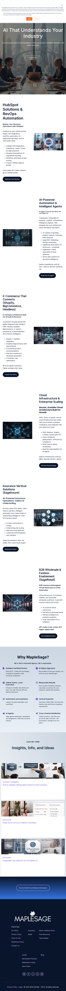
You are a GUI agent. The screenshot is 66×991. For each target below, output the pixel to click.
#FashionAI (7, 820)
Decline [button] (36, 19)
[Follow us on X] (33, 974)
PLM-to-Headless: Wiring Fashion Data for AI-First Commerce (25, 785)
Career (24, 955)
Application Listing (28, 962)
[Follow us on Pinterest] (42, 974)
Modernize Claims (11, 549)
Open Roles (26, 966)
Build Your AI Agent (47, 275)
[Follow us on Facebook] (28, 974)
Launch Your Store (11, 374)
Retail (30, 934)
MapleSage (15, 927)
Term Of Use (15, 938)
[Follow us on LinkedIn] (24, 974)
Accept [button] (29, 19)
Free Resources (44, 934)
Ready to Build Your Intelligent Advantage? (33, 888)
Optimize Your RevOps (12, 179)
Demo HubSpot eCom (47, 930)
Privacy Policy (16, 934)
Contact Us (15, 946)
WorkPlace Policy (17, 942)
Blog (42, 955)
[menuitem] (18, 937)
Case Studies (43, 938)
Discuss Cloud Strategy (48, 465)
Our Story (14, 930)
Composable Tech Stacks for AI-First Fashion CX (20, 861)
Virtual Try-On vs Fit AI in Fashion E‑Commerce (19, 823)
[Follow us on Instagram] (37, 974)
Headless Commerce (11, 782)
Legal (20, 987)
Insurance (31, 930)
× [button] (62, 4)
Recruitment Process (29, 959)
